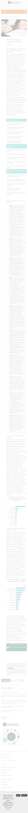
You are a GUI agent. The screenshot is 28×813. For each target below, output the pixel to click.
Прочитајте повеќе (8, 808)
